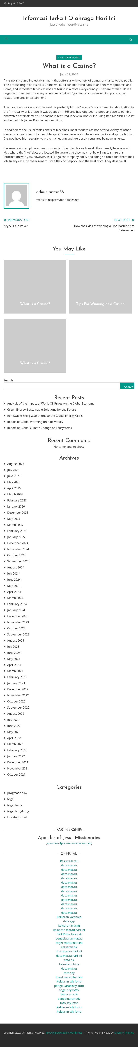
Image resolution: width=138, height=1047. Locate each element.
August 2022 (15, 714)
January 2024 (16, 610)
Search (8, 380)
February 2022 (17, 750)
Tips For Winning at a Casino (100, 304)
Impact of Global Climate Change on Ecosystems (39, 428)
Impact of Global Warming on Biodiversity (35, 422)
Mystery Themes (124, 1032)
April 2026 (14, 488)
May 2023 (13, 659)
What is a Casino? (35, 304)
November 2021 (18, 768)
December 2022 (17, 689)
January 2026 (16, 506)
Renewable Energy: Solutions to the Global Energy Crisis (45, 416)
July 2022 (13, 720)
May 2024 (13, 586)
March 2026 (15, 494)
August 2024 (15, 567)
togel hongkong (18, 811)
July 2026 (13, 470)
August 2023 (15, 640)
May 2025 (13, 519)
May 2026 (13, 482)
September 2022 (18, 707)
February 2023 (17, 677)
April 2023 (14, 665)
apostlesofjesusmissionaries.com (69, 843)
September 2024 (18, 561)
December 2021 (17, 762)
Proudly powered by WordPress (64, 1032)
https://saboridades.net (63, 200)
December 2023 (17, 616)
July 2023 (13, 647)
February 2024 (17, 604)
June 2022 (13, 726)
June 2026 (13, 476)
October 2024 (16, 555)
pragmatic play (17, 793)
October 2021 (16, 774)
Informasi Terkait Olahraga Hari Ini (69, 18)
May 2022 (13, 732)
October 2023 (16, 628)
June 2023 (13, 653)
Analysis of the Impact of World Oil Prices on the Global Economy (50, 403)
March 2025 (15, 525)
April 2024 (14, 592)
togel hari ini (15, 805)
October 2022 (16, 701)
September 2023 (18, 634)
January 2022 (16, 756)
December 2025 (17, 513)
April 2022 (14, 738)
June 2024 (13, 580)
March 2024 (15, 598)
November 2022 (18, 695)
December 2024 (17, 543)
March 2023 (15, 671)
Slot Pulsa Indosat (69, 934)
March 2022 (15, 744)
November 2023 (18, 622)
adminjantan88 (50, 192)
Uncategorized (69, 57)
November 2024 (18, 549)
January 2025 (16, 537)
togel (10, 799)
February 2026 (17, 500)
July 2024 (13, 573)
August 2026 (15, 464)
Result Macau (69, 861)
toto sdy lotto (69, 1003)
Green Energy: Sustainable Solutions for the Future (41, 410)
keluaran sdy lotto (69, 1007)
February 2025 (17, 531)
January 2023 (16, 683)
